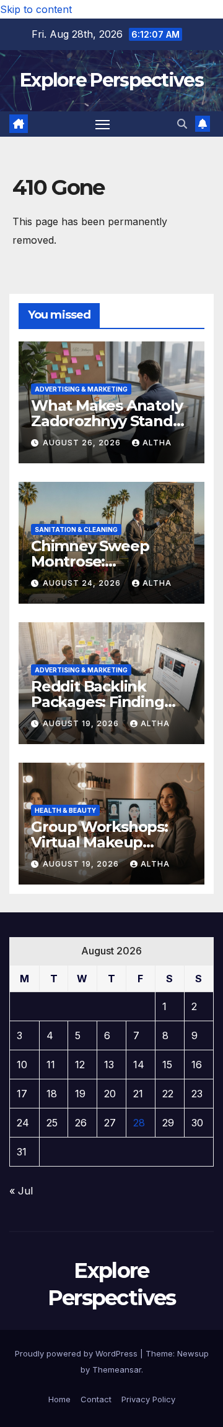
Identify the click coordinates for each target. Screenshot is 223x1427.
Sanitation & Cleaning (76, 529)
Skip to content (36, 9)
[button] (182, 124)
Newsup (193, 1353)
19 (80, 1093)
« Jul (21, 1191)
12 (80, 1064)
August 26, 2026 (83, 442)
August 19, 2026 (82, 723)
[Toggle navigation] (102, 124)
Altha (157, 442)
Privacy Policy (148, 1399)
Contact (96, 1399)
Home (59, 1399)
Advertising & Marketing (81, 389)
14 (138, 1064)
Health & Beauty (65, 810)
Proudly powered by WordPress (77, 1353)
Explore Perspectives (111, 80)
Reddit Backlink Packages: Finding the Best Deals (97, 701)
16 (196, 1064)
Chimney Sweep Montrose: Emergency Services (104, 561)
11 (50, 1064)
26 (81, 1122)
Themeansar (116, 1369)
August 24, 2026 (83, 583)
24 (23, 1122)
